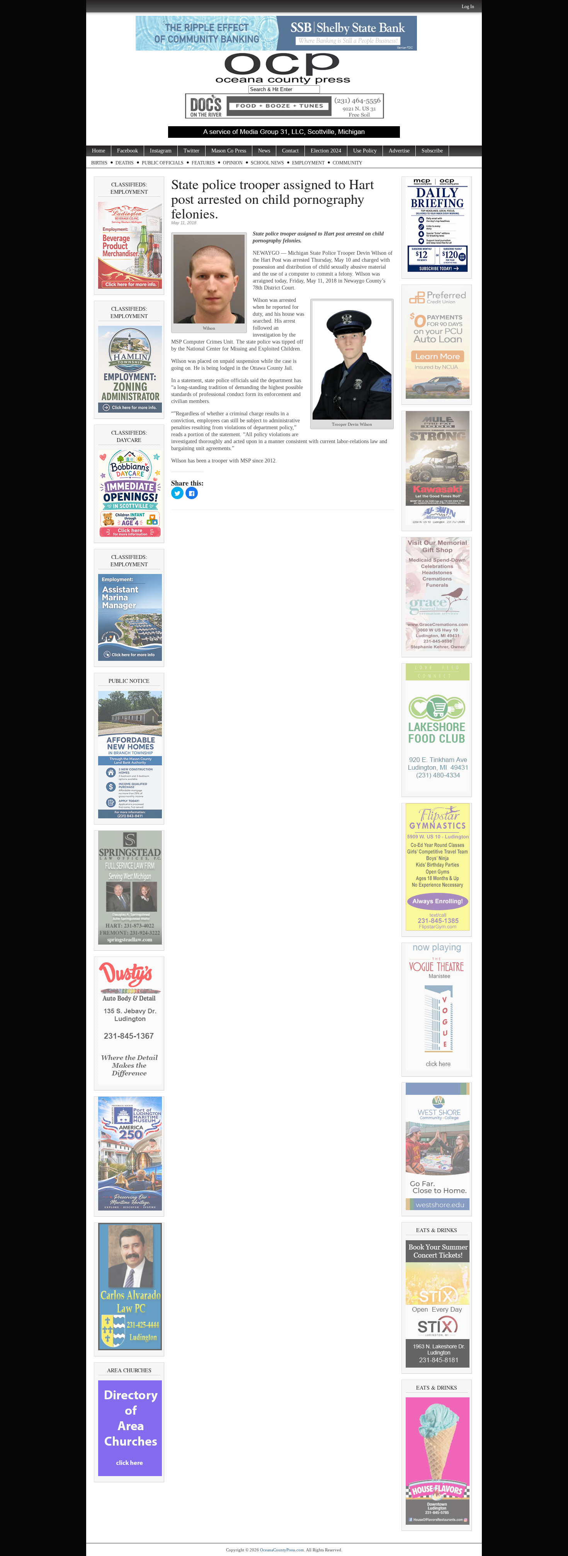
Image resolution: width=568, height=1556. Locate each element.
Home (98, 151)
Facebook (127, 151)
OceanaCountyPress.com (282, 1550)
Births (99, 163)
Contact (290, 151)
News (264, 151)
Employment (308, 163)
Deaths (125, 163)
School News (267, 163)
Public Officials (163, 163)
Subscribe (432, 151)
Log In (468, 6)
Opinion (233, 163)
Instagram (161, 151)
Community (347, 163)
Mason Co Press (228, 151)
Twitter (191, 151)
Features (203, 163)
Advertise (399, 151)
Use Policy (365, 151)
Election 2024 (326, 151)
